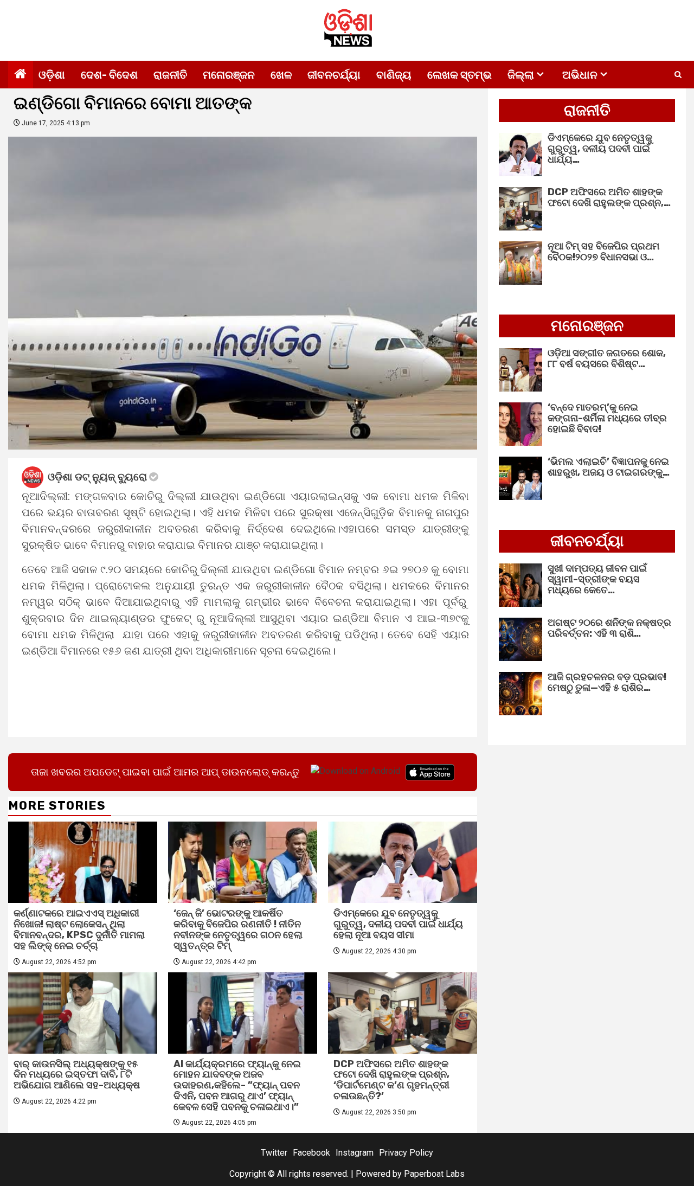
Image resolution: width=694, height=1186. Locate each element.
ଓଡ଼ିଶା (51, 74)
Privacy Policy (406, 1152)
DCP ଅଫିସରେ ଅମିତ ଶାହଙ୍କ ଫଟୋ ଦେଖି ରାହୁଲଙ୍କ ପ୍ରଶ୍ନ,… (609, 197)
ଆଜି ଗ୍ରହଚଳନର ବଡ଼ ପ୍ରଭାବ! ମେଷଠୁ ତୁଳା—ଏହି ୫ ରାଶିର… (607, 682)
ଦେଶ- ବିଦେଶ (109, 74)
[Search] (678, 75)
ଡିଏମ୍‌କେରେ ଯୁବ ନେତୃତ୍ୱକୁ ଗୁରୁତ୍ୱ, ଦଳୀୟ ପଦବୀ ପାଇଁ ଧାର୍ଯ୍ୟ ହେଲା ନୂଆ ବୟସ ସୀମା (398, 924)
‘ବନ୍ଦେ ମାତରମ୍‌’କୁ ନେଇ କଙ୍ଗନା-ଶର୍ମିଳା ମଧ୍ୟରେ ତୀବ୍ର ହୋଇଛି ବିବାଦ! (607, 418)
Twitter (274, 1152)
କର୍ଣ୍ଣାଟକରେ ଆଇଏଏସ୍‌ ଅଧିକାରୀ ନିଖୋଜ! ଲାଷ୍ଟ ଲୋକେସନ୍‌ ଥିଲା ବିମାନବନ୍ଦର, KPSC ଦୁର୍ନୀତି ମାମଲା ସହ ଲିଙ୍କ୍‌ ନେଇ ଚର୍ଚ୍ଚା (79, 929)
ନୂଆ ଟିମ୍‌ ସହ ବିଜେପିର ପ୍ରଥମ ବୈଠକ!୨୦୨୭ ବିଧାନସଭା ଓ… (603, 251)
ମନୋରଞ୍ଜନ (229, 74)
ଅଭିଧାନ (579, 74)
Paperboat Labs (434, 1174)
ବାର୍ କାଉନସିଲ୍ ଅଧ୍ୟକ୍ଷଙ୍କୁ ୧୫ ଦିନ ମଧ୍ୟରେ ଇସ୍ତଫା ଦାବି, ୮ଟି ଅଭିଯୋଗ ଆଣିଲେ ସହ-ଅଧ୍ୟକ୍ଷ (77, 1075)
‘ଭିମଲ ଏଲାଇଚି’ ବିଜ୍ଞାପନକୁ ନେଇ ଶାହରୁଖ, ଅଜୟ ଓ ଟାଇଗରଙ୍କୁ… (609, 467)
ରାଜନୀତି (170, 74)
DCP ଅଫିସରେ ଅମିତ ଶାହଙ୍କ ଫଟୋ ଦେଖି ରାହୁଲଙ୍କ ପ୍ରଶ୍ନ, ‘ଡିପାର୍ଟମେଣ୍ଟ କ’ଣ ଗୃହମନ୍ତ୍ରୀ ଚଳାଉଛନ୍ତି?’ (391, 1080)
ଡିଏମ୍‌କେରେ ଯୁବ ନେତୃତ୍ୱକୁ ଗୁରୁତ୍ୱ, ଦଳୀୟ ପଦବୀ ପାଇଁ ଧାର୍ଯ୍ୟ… (600, 148)
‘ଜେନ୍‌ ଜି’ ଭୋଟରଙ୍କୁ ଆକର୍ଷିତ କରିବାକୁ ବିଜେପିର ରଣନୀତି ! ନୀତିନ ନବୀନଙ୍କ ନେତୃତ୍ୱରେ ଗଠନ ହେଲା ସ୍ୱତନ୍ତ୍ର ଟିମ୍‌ (238, 929)
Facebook (311, 1152)
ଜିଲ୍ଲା (520, 74)
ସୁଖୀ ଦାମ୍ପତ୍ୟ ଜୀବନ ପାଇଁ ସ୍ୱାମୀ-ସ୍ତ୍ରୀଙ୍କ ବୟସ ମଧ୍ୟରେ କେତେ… (597, 579)
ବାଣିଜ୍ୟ (394, 74)
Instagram (355, 1152)
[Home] (21, 74)
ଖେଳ (281, 74)
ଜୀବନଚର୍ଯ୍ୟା (334, 74)
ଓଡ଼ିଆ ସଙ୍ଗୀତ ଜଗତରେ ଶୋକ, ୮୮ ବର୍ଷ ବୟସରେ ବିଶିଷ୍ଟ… (607, 358)
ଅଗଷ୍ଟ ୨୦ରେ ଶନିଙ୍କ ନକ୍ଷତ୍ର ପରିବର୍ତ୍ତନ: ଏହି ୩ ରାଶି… (609, 628)
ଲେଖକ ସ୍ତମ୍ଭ (459, 74)
